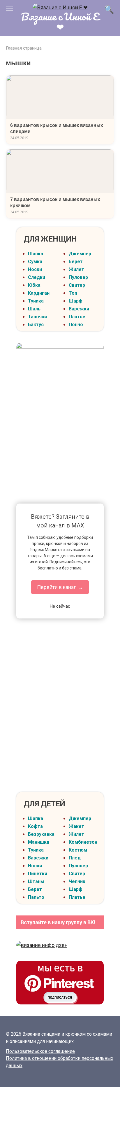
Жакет (76, 826)
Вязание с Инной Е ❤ (60, 21)
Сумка (35, 261)
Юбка (34, 285)
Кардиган (39, 293)
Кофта (35, 826)
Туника (36, 301)
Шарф (75, 301)
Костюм (78, 850)
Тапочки (37, 316)
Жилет (76, 269)
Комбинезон (83, 842)
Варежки (79, 309)
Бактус (36, 324)
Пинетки (37, 873)
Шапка (35, 253)
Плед (75, 858)
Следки (36, 277)
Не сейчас (60, 606)
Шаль (34, 309)
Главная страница (24, 48)
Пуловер (78, 277)
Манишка (38, 842)
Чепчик (77, 881)
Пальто (36, 897)
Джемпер (80, 253)
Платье (77, 316)
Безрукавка (41, 834)
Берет (76, 261)
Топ (73, 293)
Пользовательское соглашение (40, 1051)
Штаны (36, 881)
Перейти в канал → (60, 587)
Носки (35, 269)
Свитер (77, 285)
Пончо (76, 324)
